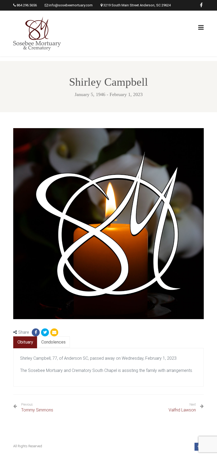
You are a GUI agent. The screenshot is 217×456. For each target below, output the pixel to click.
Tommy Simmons (37, 407)
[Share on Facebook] (36, 332)
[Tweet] (45, 332)
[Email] (54, 332)
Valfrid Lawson (182, 409)
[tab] (25, 342)
